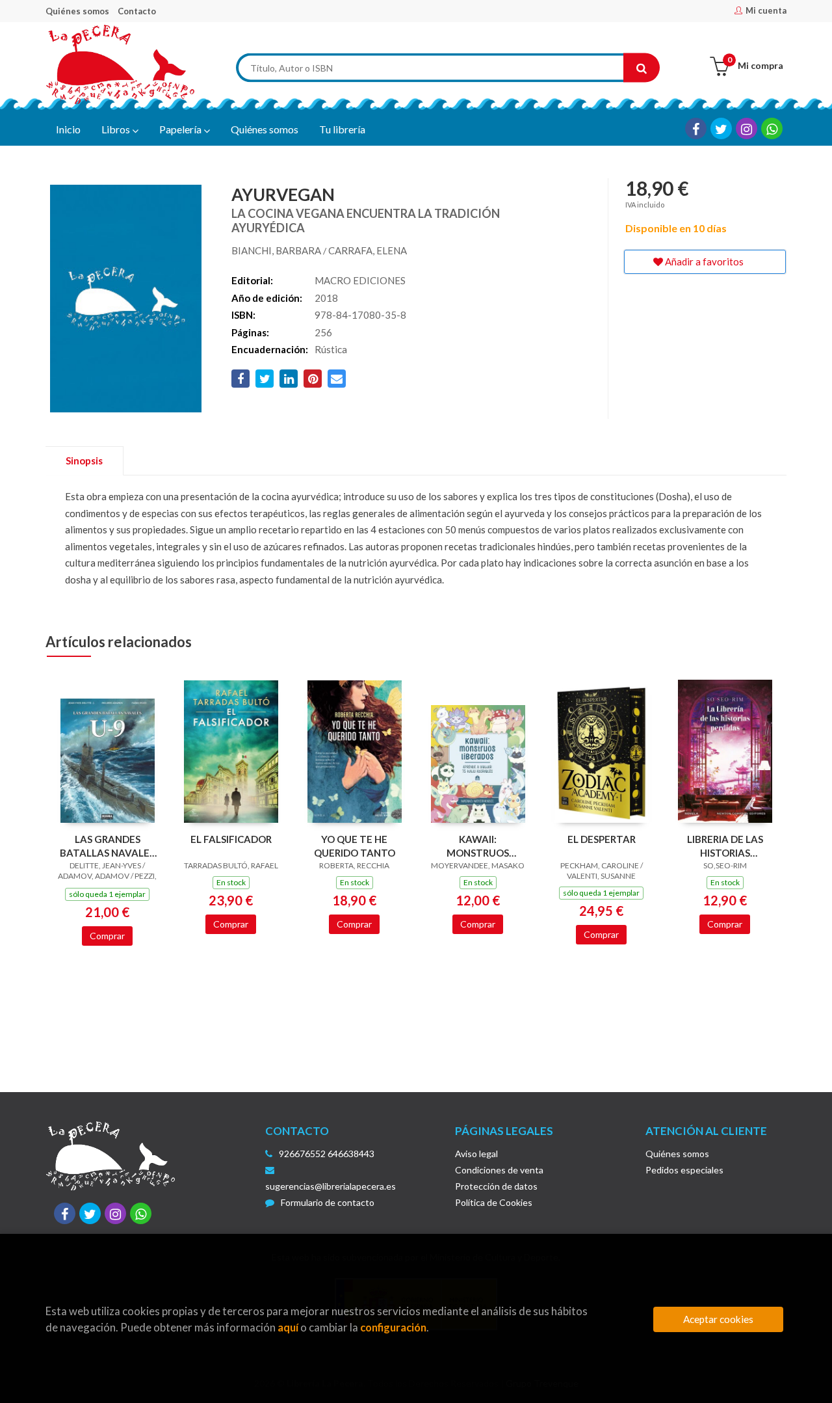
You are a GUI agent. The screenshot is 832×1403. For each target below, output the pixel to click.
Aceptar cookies (718, 1319)
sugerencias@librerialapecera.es (330, 1186)
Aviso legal (476, 1153)
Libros (116, 129)
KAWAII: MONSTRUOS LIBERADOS (478, 846)
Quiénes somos (77, 11)
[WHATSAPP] (772, 128)
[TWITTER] (721, 128)
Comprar (107, 935)
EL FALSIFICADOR (231, 839)
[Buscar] (641, 68)
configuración (393, 1327)
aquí (288, 1327)
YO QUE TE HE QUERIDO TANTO (354, 846)
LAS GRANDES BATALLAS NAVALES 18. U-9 (107, 846)
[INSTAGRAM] (746, 128)
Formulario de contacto (327, 1202)
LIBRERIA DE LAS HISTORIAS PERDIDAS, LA (725, 846)
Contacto (137, 11)
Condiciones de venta (499, 1169)
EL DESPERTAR (601, 839)
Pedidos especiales (684, 1169)
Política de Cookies (493, 1202)
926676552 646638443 (326, 1153)
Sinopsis (84, 460)
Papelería (181, 129)
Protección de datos (496, 1186)
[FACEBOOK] (696, 128)
